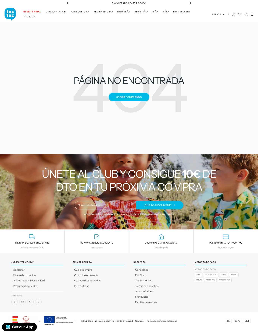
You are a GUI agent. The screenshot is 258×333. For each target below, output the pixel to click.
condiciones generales (162, 213)
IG (15, 302)
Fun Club (29, 17)
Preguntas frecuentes (25, 285)
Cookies (139, 320)
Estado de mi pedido (24, 275)
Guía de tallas (81, 285)
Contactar (19, 269)
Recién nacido (103, 11)
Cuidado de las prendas (87, 280)
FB (22, 302)
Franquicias (141, 296)
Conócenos (141, 269)
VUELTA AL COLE (56, 11)
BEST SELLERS (181, 11)
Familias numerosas (146, 302)
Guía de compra (83, 269)
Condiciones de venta (86, 275)
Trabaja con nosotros (146, 285)
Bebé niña (123, 11)
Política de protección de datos (161, 320)
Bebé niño (141, 11)
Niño (166, 11)
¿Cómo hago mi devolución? (29, 280)
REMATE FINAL (32, 11)
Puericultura (79, 11)
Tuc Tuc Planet (143, 280)
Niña (155, 11)
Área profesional (144, 291)
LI (38, 302)
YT (30, 302)
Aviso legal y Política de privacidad (116, 320)
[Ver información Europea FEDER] (60, 321)
